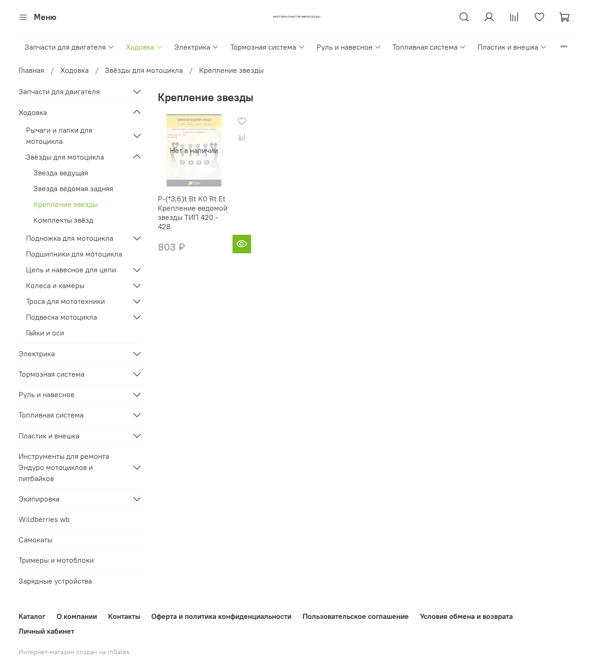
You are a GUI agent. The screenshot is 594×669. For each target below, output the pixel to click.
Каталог (32, 616)
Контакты (124, 616)
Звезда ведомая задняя (73, 188)
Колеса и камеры (55, 285)
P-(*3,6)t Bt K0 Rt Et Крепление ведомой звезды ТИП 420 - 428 (192, 212)
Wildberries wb (44, 519)
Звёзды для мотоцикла (144, 70)
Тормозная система (263, 46)
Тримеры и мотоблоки (56, 560)
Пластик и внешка (508, 46)
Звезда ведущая (60, 172)
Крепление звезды (65, 204)
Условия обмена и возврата (466, 616)
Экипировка (39, 498)
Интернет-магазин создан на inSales (74, 652)
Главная (31, 70)
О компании (77, 616)
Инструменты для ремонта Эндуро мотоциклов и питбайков (64, 467)
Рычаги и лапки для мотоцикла (59, 135)
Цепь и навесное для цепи (71, 269)
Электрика (192, 46)
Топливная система (425, 46)
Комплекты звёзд (63, 220)
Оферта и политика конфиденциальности (221, 616)
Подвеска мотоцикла (61, 317)
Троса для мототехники (65, 301)
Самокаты (35, 539)
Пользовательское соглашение (356, 616)
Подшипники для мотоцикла (74, 253)
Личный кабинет (46, 631)
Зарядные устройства (55, 580)
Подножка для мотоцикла (69, 238)
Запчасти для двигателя (65, 46)
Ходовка (140, 46)
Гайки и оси (45, 332)
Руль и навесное (344, 46)
